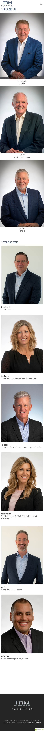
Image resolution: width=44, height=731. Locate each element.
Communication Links (34, 722)
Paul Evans (4, 587)
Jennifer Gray (5, 376)
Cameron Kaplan (6, 513)
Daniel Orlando (5, 656)
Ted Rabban (4, 444)
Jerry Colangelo (22, 81)
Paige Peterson (5, 307)
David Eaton (22, 154)
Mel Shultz (22, 228)
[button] (41, 4)
